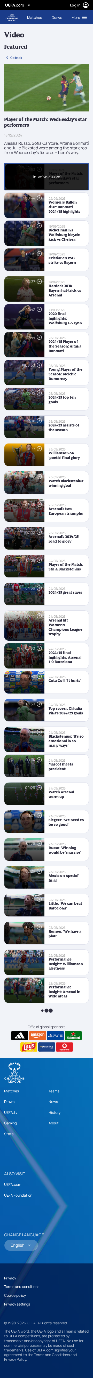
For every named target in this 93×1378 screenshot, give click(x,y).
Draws (9, 1101)
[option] (46, 176)
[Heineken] (73, 1035)
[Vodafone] (64, 1047)
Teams (54, 1091)
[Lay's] (28, 1047)
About (54, 1123)
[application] (46, 88)
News (53, 1101)
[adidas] (19, 1035)
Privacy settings (17, 1304)
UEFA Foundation (18, 1195)
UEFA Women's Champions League (12, 17)
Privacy (10, 1278)
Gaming (10, 1123)
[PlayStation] (55, 1035)
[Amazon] (37, 1035)
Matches (11, 1091)
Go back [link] (16, 57)
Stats (8, 1133)
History (54, 1112)
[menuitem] (35, 17)
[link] (34, 17)
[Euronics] (46, 1047)
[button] (78, 17)
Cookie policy (15, 1295)
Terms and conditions (21, 1286)
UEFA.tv (10, 1112)
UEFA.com (12, 1184)
